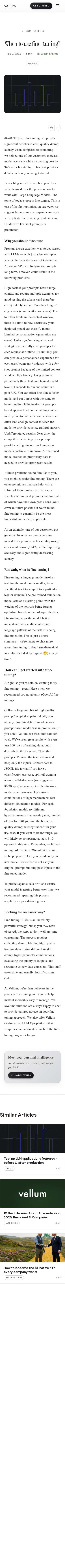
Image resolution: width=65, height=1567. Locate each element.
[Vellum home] (10, 6)
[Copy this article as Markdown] (51, 128)
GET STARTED (41, 5)
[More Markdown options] (58, 128)
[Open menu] (58, 6)
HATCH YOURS (23, 1075)
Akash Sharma (49, 53)
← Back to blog (32, 31)
